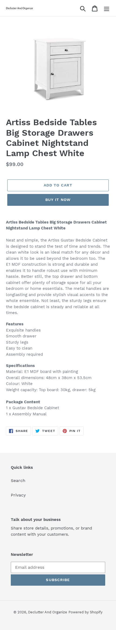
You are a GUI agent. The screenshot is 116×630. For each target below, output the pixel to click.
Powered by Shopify (86, 612)
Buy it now (58, 199)
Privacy (18, 495)
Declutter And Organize (47, 612)
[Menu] (106, 8)
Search (18, 480)
